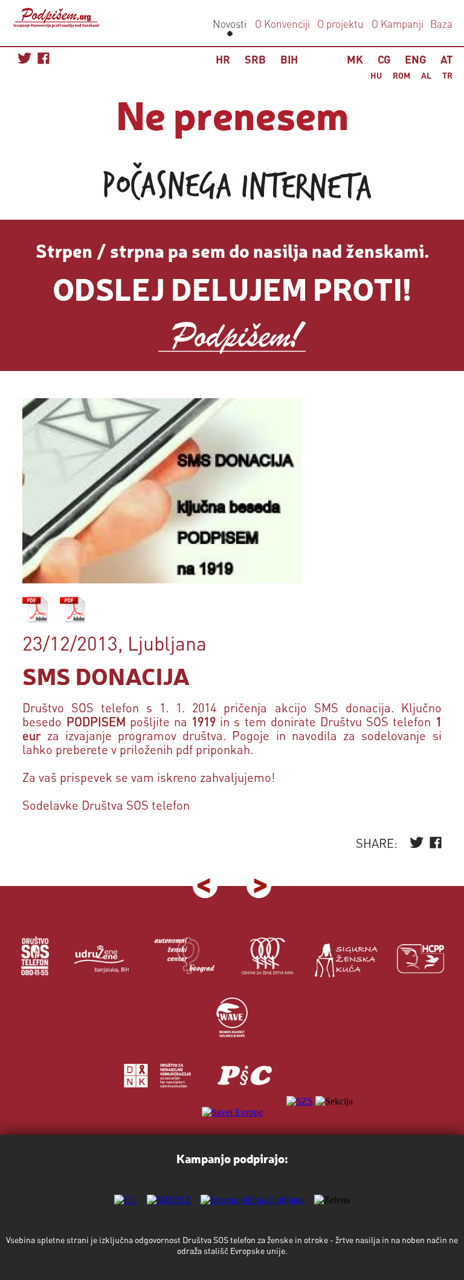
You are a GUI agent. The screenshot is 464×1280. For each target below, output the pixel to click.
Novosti (229, 23)
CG (384, 59)
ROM (401, 75)
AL (426, 75)
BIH (289, 59)
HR (223, 59)
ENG (415, 59)
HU (376, 75)
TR (447, 75)
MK (355, 59)
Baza (440, 23)
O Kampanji (398, 23)
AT (446, 59)
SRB (255, 59)
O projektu (340, 23)
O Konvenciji (282, 23)
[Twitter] (417, 845)
